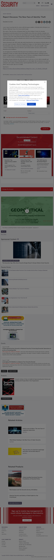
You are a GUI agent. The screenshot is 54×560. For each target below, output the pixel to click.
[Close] (44, 82)
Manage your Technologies (20, 104)
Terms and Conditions (24, 95)
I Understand (31, 104)
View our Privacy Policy (32, 100)
